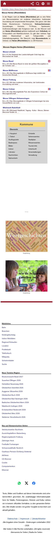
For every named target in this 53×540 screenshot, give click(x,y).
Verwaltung (32, 155)
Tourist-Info (32, 146)
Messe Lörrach (9, 52)
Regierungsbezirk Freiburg (12, 437)
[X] (26, 483)
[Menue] (48, 3)
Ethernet (5, 470)
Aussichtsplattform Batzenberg (14, 433)
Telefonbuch (6, 353)
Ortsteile (31, 133)
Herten (12, 9)
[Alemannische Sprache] (26, 236)
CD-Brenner (6, 459)
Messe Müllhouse (10, 70)
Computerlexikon (8, 466)
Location (5, 346)
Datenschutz (13, 519)
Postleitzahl (6, 349)
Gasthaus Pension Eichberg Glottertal (16, 452)
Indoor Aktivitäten (8, 338)
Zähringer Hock (8, 441)
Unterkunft (32, 149)
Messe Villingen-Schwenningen (16, 98)
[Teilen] (32, 3)
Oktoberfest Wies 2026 (11, 413)
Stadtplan (32, 140)
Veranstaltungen (34, 152)
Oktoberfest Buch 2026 (11, 395)
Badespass (13, 143)
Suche (4, 364)
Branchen (5, 331)
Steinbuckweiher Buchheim (12, 430)
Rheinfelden (5, 9)
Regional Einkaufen (9, 342)
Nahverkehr (13, 158)
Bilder (11, 146)
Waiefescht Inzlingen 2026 (12, 406)
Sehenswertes (33, 137)
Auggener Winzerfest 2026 (12, 391)
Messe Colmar (9, 89)
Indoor (11, 149)
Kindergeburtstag (8, 335)
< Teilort (12, 137)
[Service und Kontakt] (43, 3)
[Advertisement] (26, 189)
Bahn (4, 327)
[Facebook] (33, 483)
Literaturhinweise (38, 519)
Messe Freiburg (9, 80)
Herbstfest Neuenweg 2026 (12, 384)
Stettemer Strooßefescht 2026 (13, 417)
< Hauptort (13, 133)
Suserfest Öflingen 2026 (11, 380)
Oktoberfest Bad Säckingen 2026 (15, 399)
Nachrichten (13, 155)
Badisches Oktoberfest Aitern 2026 (15, 402)
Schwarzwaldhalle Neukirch (12, 448)
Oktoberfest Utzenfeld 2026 (12, 388)
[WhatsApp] (19, 483)
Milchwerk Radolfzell (11, 108)
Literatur (12, 152)
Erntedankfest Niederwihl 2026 (14, 410)
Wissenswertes (34, 143)
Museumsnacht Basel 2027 (12, 377)
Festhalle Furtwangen (10, 444)
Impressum (24, 519)
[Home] (4, 3)
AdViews (5, 455)
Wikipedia (5, 357)
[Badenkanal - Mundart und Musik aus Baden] (26, 276)
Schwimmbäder (8, 360)
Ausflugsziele (14, 140)
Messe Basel (8, 61)
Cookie (4, 463)
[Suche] (37, 3)
